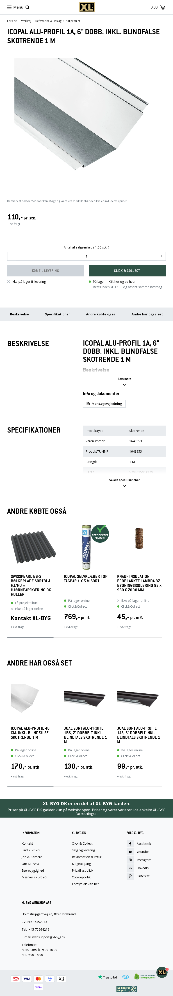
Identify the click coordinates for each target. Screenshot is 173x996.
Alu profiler (73, 21)
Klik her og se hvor (122, 281)
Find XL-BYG (31, 850)
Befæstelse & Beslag (48, 21)
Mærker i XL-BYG (34, 877)
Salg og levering (83, 850)
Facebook (144, 843)
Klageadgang (81, 863)
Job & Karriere (32, 857)
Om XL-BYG (30, 863)
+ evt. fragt (17, 627)
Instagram (144, 860)
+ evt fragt (13, 224)
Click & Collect (82, 843)
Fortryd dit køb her (85, 884)
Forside (12, 21)
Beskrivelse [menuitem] (19, 314)
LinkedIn (143, 868)
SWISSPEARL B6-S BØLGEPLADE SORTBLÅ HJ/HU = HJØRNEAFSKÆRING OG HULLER (31, 585)
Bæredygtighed (33, 870)
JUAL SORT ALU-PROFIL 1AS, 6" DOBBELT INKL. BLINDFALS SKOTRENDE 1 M (138, 735)
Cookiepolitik (81, 877)
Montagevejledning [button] (107, 403)
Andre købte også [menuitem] (100, 314)
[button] (11, 256)
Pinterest (143, 876)
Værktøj (26, 21)
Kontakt (27, 843)
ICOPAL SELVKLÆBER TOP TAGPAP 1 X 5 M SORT (85, 578)
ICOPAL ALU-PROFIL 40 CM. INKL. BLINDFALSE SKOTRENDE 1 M (30, 733)
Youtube (143, 852)
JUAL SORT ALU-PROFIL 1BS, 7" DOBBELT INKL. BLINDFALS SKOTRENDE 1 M (85, 735)
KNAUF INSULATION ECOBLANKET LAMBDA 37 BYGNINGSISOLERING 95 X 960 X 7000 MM (139, 583)
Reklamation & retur (86, 857)
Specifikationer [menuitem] (57, 314)
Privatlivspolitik (82, 870)
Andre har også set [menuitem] (147, 314)
